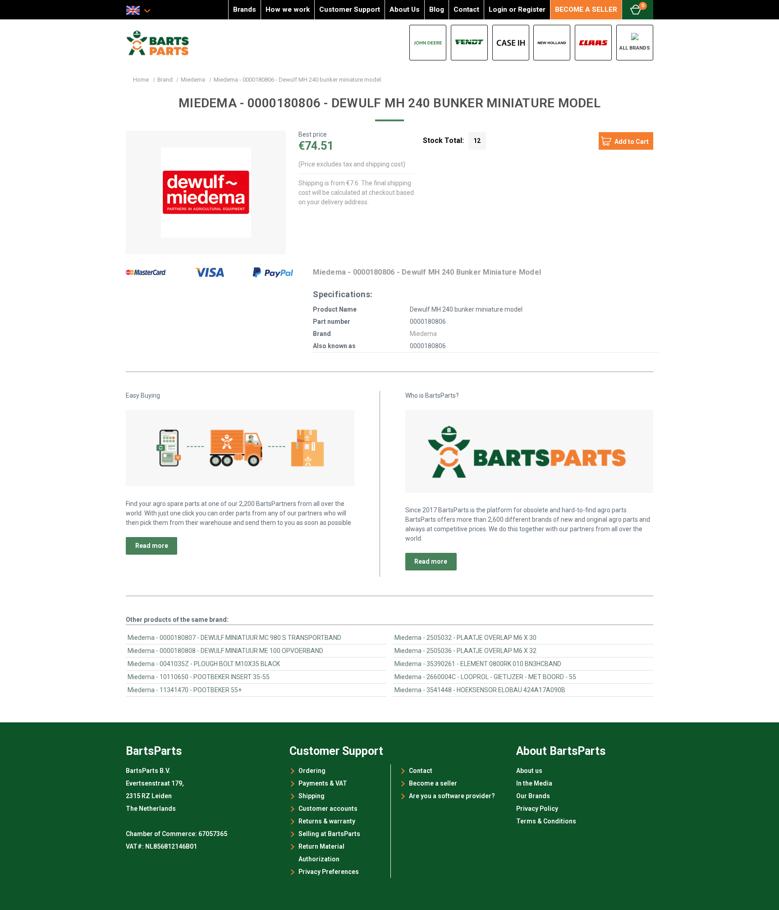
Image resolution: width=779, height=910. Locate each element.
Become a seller (433, 783)
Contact (466, 9)
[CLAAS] (593, 42)
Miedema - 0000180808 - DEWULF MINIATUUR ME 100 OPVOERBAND (225, 650)
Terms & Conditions (546, 821)
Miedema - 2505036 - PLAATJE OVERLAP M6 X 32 (465, 650)
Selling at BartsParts (329, 833)
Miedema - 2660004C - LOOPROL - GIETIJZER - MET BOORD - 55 (485, 676)
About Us (405, 9)
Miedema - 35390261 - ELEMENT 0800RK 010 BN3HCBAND (477, 663)
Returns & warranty (326, 821)
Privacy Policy (537, 808)
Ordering (311, 770)
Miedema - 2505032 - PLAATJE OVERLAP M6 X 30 (465, 637)
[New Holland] (552, 42)
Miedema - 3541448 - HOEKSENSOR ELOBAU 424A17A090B (479, 690)
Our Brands (533, 796)
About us (529, 770)
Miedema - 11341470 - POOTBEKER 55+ (185, 690)
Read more (151, 545)
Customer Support (349, 9)
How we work (288, 9)
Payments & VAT (322, 783)
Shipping (311, 796)
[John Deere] (428, 42)
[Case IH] (511, 42)
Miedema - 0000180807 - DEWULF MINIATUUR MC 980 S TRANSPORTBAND (234, 637)
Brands (244, 9)
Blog (436, 9)
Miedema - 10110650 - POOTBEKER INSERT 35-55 (199, 676)
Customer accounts (327, 808)
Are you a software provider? (452, 796)
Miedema (423, 333)
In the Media (534, 783)
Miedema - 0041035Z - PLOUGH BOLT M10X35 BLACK (204, 663)
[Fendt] (469, 42)
